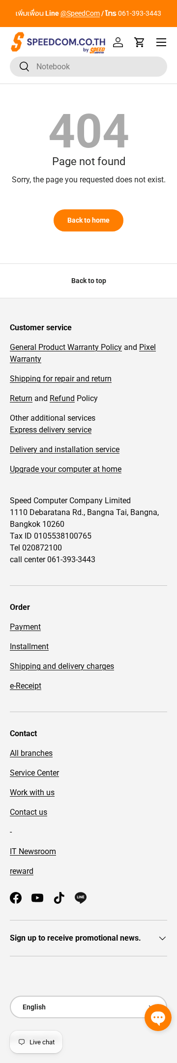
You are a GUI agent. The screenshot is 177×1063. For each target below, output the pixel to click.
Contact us (28, 812)
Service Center (34, 772)
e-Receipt (25, 685)
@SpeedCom (80, 13)
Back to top (88, 281)
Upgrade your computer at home (65, 469)
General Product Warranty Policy (66, 347)
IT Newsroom (33, 851)
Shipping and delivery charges (62, 666)
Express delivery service (50, 429)
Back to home (88, 220)
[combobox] (88, 67)
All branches (31, 753)
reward (21, 871)
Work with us (32, 792)
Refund (62, 398)
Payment (25, 627)
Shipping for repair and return (61, 378)
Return (21, 398)
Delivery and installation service (64, 449)
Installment (29, 646)
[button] (139, 42)
